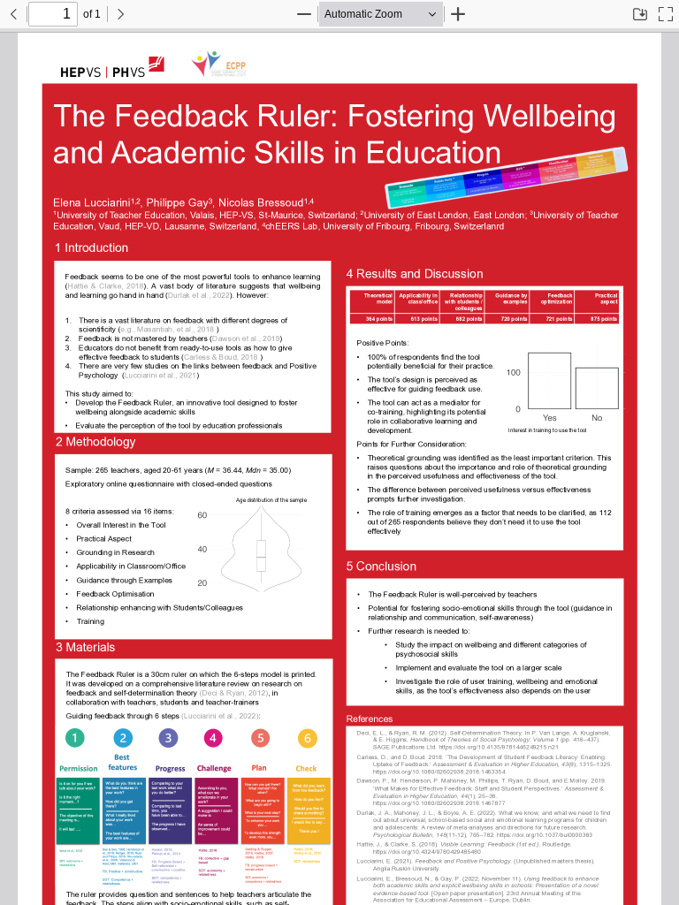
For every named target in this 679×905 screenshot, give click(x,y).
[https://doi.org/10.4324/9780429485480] (427, 850)
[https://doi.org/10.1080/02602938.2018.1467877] (439, 801)
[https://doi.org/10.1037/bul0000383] (543, 833)
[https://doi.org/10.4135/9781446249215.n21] (501, 745)
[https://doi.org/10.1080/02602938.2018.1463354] (439, 769)
